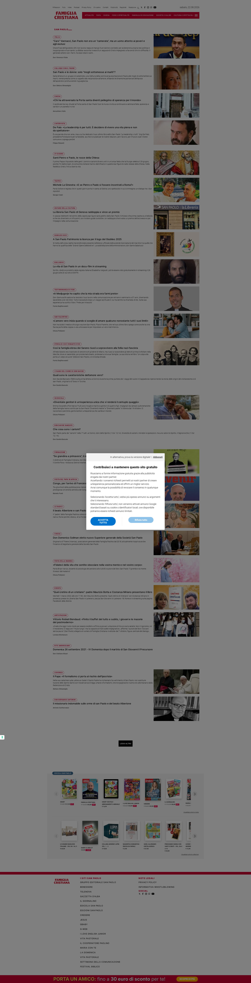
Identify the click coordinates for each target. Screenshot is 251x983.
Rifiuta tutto (141, 520)
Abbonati (158, 457)
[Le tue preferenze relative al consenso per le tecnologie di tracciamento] (2, 737)
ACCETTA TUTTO (103, 521)
